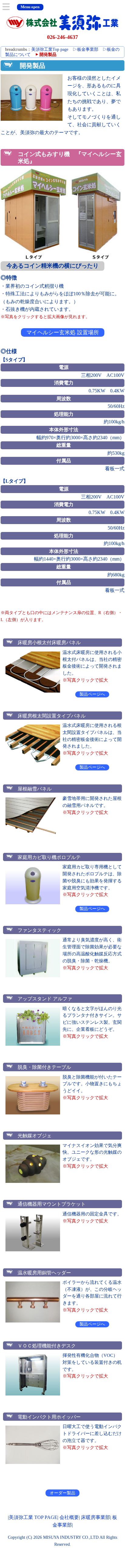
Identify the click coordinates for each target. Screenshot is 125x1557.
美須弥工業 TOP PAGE (33, 1517)
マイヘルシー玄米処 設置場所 (62, 332)
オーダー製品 (62, 1492)
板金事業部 (85, 49)
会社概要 (69, 1517)
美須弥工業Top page (49, 49)
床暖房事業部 (95, 1517)
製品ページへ (92, 694)
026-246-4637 (62, 37)
